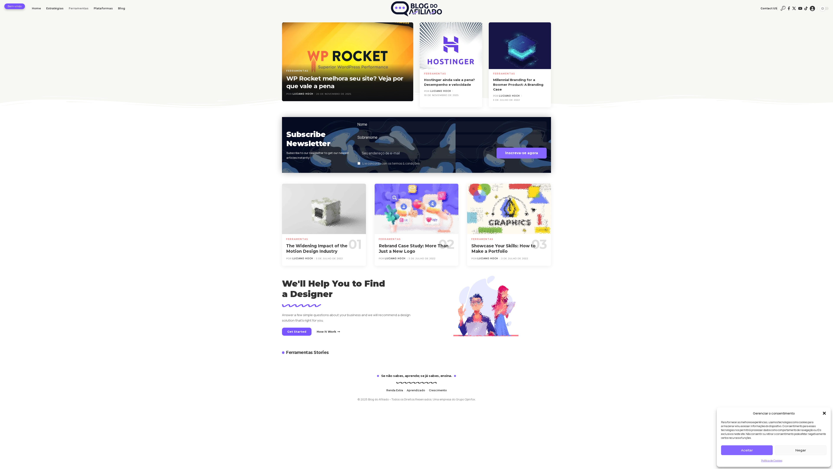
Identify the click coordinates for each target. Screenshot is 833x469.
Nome (362, 124)
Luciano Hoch (303, 93)
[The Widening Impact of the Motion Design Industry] (324, 209)
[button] (824, 413)
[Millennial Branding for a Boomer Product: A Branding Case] (520, 45)
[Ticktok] (806, 8)
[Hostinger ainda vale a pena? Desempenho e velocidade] (451, 45)
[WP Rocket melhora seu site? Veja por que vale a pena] (347, 61)
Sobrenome (367, 137)
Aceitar (747, 450)
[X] (794, 8)
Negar (800, 450)
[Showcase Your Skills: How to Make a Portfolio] (509, 209)
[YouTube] (800, 8)
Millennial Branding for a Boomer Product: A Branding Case (518, 84)
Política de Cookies (771, 460)
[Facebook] (789, 8)
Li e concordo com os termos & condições (391, 164)
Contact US (769, 8)
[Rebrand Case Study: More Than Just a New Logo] (417, 209)
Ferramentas (297, 70)
